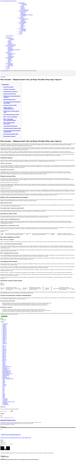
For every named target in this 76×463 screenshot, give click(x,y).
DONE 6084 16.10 (6, 375)
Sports (4, 397)
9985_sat (4, 361)
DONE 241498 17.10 (6, 371)
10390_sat (4, 326)
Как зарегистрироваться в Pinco (11, 114)
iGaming (4, 385)
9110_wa (4, 347)
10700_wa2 (5, 337)
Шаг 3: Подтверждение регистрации (9, 123)
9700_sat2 (4, 352)
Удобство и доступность (9, 89)
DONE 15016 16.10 (6, 368)
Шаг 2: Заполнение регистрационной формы (10, 119)
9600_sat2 (4, 350)
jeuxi (3, 388)
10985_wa (4, 339)
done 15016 (5, 367)
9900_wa (4, 357)
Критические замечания (9, 136)
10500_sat (4, 328)
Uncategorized (5, 70)
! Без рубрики (5, 323)
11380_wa (4, 341)
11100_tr (4, 340)
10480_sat (4, 327)
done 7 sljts (5, 376)
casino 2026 (5, 365)
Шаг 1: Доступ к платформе (10, 116)
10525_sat (4, 330)
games (4, 380)
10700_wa (4, 336)
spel (3, 392)
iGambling (4, 384)
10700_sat (4, 335)
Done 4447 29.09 (6, 374)
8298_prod (5, 345)
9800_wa (4, 353)
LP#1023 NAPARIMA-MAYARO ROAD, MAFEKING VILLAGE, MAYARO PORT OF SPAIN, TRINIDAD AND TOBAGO (19, 459)
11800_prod (5, 343)
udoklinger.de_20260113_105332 (9, 401)
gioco (4, 383)
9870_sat (4, 354)
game (4, 379)
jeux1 (4, 387)
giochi (4, 382)
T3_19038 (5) (5, 399)
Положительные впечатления (11, 134)
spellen (4, 394)
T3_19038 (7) (5, 400)
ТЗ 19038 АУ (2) (6, 404)
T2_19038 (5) (5, 398)
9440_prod (5, 349)
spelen (4, 393)
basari (4, 362)
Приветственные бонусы (9, 99)
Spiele (4, 395)
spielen (4, 396)
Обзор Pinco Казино (8, 87)
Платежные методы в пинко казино (12, 128)
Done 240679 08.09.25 (7, 370)
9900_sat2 (4, 356)
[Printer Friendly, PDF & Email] (4, 316)
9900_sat (4, 355)
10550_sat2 (5, 332)
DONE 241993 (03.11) (7, 372)
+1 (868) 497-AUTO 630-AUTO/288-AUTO (10, 434)
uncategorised (5, 402)
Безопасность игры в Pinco (10, 105)
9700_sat (4, 351)
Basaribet (4, 363)
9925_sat (4, 358)
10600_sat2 (5, 334)
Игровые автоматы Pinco (10, 93)
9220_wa (4, 348)
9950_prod (5, 359)
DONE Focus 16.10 (6, 377)
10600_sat (4, 333)
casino (4, 364)
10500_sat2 (5, 329)
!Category (4, 324)
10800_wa (4, 338)
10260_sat (4, 325)
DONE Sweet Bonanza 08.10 (8, 378)
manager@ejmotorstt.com (7, 420)
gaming (4, 381)
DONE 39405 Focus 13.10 (7, 373)
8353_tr (4, 346)
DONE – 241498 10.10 (7, 366)
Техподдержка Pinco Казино (10, 126)
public (4, 390)
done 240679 (5, 369)
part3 (3, 389)
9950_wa (4, 360)
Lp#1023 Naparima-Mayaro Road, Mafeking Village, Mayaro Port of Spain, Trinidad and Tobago (15, 437)
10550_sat (4, 331)
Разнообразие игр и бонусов (10, 91)
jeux (3, 386)
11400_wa (4, 342)
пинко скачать (10, 184)
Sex (3, 391)
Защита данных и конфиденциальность (9, 108)
